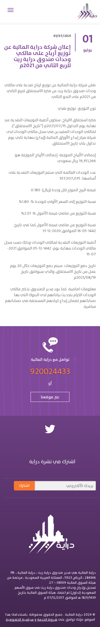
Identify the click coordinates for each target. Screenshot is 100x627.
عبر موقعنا (50, 396)
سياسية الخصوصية (20, 619)
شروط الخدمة (47, 619)
